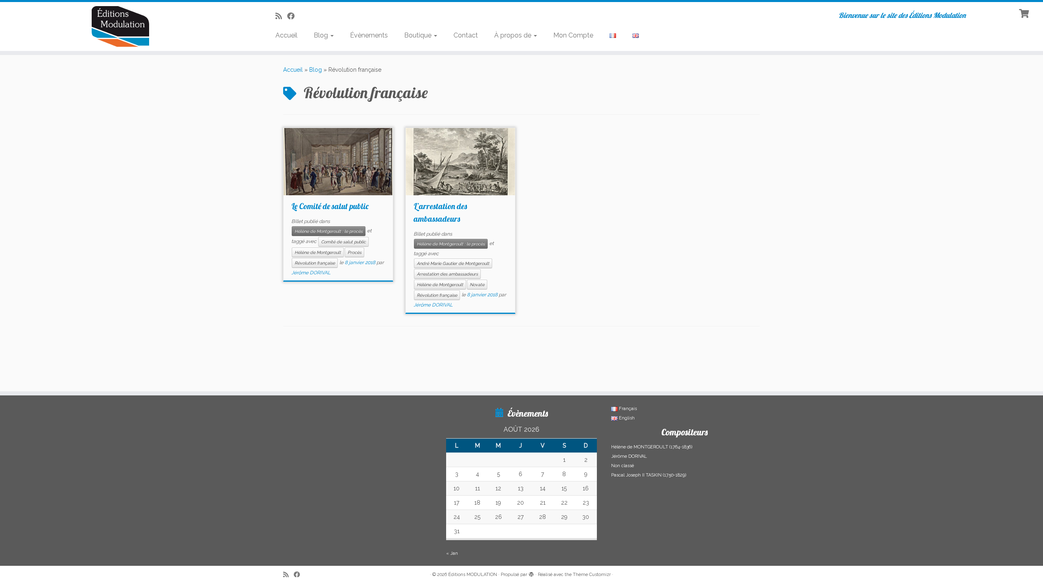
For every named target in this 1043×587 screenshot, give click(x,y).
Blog (322, 35)
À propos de (513, 35)
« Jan (452, 553)
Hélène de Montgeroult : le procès (329, 231)
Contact (465, 35)
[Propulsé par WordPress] (531, 573)
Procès (354, 252)
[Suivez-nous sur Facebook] (293, 16)
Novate (477, 284)
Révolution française (315, 262)
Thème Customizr (592, 574)
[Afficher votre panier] (1025, 12)
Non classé (622, 465)
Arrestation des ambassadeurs (447, 273)
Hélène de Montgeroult (318, 252)
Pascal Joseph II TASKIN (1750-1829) (648, 475)
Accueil (286, 35)
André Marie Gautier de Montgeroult (453, 263)
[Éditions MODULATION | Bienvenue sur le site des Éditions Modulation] (120, 26)
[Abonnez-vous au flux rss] (281, 16)
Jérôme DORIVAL (310, 273)
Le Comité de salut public (330, 206)
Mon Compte (573, 35)
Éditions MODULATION (472, 574)
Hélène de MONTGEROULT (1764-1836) (651, 447)
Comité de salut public (343, 241)
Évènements (369, 35)
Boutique (418, 35)
